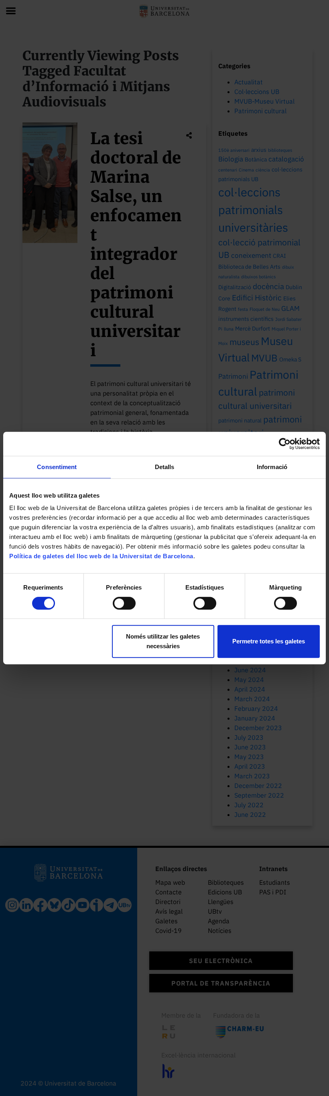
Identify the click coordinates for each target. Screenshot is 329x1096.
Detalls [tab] (165, 466)
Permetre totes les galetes (268, 641)
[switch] (124, 603)
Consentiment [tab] (57, 466)
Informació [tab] (272, 466)
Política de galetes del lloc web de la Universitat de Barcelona (101, 556)
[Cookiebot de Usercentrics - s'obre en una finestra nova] (285, 444)
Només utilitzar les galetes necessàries (163, 641)
